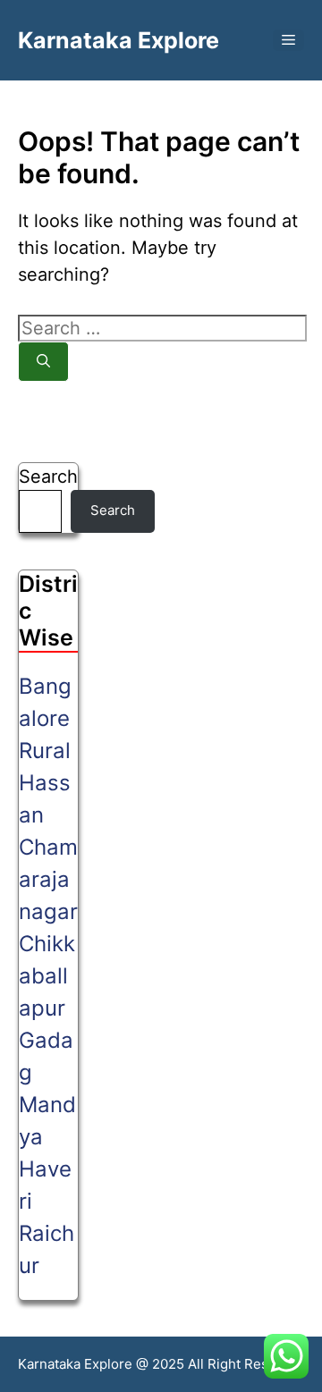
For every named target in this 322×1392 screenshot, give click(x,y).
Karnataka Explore (118, 40)
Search (48, 476)
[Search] (43, 362)
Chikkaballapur (47, 976)
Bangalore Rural (45, 718)
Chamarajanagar (48, 879)
